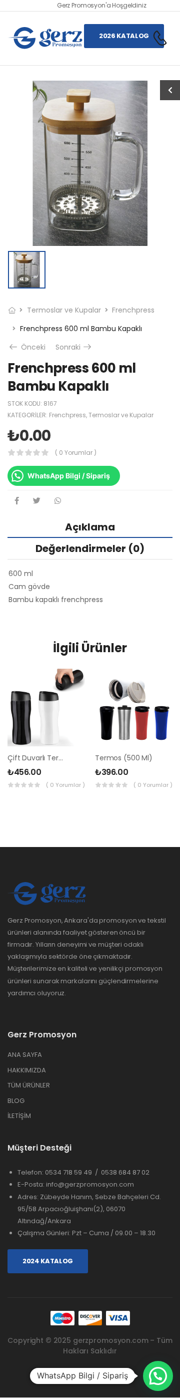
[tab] (90, 526)
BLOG (16, 1100)
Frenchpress (133, 310)
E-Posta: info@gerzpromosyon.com (76, 1184)
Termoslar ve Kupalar (64, 310)
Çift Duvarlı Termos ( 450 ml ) (58, 758)
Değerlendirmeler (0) (90, 548)
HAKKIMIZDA (27, 1070)
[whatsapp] (109, 1375)
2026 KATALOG (124, 36)
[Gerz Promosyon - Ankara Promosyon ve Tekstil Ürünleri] (46, 38)
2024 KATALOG (47, 1261)
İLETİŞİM (19, 1116)
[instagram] (90, 1375)
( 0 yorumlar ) (75, 452)
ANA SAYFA (25, 1054)
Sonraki (74, 347)
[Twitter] (36, 500)
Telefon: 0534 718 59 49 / (59, 1172)
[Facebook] (16, 500)
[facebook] (71, 1375)
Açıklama (90, 527)
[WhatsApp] (57, 500)
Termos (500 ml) (123, 758)
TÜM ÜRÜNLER (29, 1085)
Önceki (31, 347)
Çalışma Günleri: (45, 1233)
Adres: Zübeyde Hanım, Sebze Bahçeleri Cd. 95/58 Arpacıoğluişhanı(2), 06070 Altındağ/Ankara (89, 1209)
